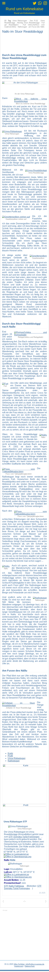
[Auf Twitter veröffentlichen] (34, 4)
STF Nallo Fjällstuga (14, 886)
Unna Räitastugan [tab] (16, 758)
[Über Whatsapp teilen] (40, 4)
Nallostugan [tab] (13, 761)
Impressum (18, 966)
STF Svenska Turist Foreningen (24, 837)
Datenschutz (30, 966)
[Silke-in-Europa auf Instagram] (45, 4)
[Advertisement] (24, 935)
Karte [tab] (10, 753)
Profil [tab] (10, 756)
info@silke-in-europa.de (35, 964)
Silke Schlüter (19, 964)
